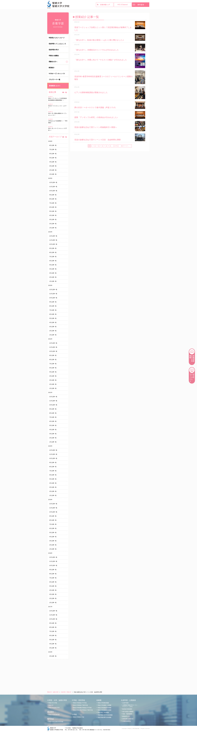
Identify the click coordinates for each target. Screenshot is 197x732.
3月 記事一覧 (52, 166)
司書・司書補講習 (127, 714)
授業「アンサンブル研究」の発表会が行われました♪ (96, 117)
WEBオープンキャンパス (57, 73)
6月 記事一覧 (52, 153)
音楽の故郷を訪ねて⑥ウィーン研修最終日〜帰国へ (95, 127)
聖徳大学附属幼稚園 (103, 703)
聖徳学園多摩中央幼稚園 (104, 717)
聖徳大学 (50, 705)
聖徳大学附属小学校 (78, 717)
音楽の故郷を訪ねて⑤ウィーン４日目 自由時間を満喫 (97, 140)
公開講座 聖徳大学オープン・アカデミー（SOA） (130, 705)
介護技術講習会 (126, 721)
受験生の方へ (53, 61)
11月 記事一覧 (53, 186)
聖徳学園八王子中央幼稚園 (105, 715)
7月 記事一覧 (52, 149)
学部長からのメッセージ (57, 38)
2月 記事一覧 (52, 170)
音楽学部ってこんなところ (57, 43)
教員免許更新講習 (127, 709)
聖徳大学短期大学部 (54, 707)
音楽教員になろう (54, 85)
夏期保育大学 (126, 716)
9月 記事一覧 (52, 195)
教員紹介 (51, 67)
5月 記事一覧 (52, 157)
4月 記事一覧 (52, 162)
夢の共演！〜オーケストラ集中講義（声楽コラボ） (95, 107)
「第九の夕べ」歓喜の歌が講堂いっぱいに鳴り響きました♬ (99, 40)
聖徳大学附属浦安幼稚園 (104, 710)
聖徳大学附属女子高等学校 (80, 705)
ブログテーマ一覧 (54, 79)
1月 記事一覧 (52, 174)
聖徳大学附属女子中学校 (80, 703)
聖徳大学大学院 (52, 703)
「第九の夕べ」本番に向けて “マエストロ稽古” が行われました (100, 60)
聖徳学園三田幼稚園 (103, 712)
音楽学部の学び (54, 49)
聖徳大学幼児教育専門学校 (55, 721)
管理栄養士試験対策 (127, 719)
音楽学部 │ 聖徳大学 (66, 692)
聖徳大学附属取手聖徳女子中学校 (82, 707)
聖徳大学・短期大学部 (52, 692)
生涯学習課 (125, 703)
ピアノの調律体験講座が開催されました (91, 92)
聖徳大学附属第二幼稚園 (104, 705)
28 (116, 146)
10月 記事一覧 (53, 190)
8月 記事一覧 (52, 145)
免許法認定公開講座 (127, 711)
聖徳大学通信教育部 (54, 714)
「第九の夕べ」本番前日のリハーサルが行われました (96, 50)
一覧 (65, 92)
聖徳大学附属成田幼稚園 (104, 707)
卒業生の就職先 (54, 55)
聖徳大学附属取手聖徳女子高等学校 (83, 710)
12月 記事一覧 (53, 182)
